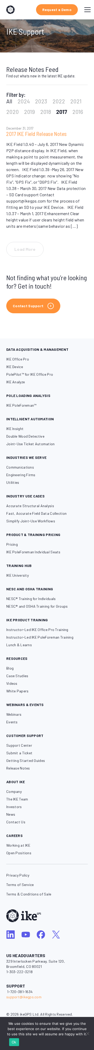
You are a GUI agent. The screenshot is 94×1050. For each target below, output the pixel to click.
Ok (14, 1042)
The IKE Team (17, 799)
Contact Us (15, 822)
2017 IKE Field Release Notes (36, 133)
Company (14, 791)
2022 (58, 101)
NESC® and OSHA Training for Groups (37, 606)
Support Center (19, 745)
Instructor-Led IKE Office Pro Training (37, 629)
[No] (87, 1033)
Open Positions (18, 853)
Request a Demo (57, 9)
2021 (75, 101)
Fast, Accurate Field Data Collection (36, 513)
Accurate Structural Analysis (30, 505)
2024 (23, 101)
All (9, 101)
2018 (45, 111)
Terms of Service (20, 884)
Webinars (13, 714)
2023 (41, 101)
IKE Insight (15, 428)
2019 (29, 111)
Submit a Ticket (19, 753)
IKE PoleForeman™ (21, 405)
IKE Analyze (15, 382)
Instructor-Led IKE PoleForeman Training (39, 637)
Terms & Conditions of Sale (28, 894)
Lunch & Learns (19, 645)
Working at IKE (18, 845)
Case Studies (17, 676)
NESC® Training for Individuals (31, 598)
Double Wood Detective (25, 436)
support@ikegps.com (24, 997)
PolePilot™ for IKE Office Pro (29, 374)
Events (12, 722)
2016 (77, 111)
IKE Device (14, 366)
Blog (10, 668)
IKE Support (25, 31)
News (10, 814)
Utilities (12, 482)
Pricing (12, 544)
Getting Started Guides (25, 760)
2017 (61, 111)
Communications (20, 467)
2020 (12, 111)
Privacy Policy (17, 875)
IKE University (17, 575)
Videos (11, 683)
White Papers (17, 691)
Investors (14, 806)
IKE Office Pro (17, 359)
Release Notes (18, 768)
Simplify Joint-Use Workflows (30, 521)
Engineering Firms (21, 475)
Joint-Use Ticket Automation (30, 444)
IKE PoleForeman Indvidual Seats (33, 552)
